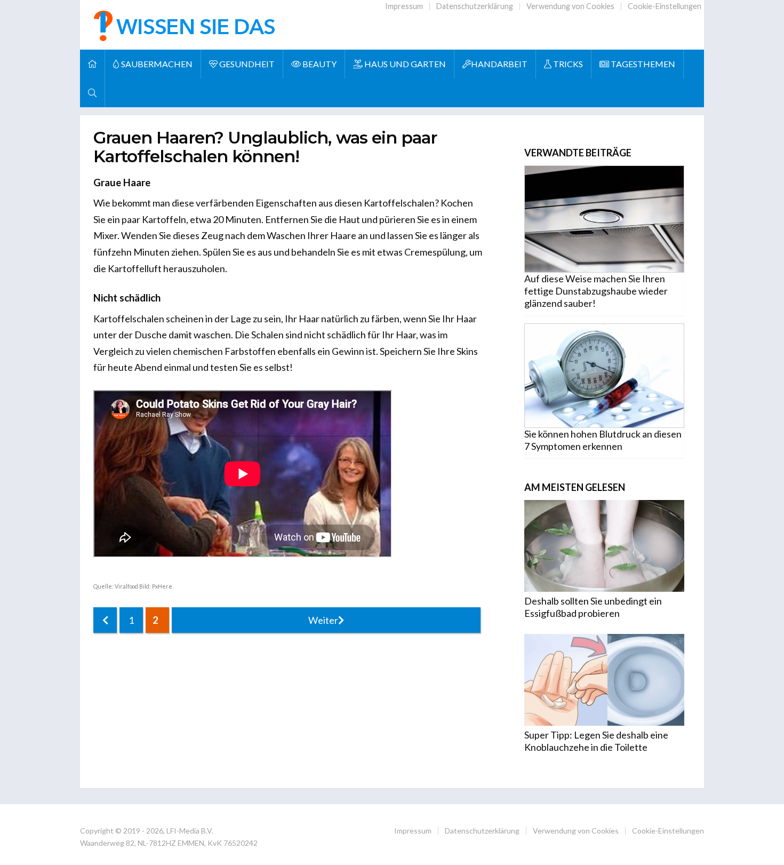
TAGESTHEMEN (642, 64)
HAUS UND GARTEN (404, 64)
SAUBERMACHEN (156, 64)
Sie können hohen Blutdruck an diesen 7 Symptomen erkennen (603, 440)
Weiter (323, 620)
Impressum (404, 6)
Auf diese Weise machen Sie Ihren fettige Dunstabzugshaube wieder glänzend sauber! (596, 291)
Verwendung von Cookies (570, 6)
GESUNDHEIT (246, 64)
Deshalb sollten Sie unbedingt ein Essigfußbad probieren (593, 607)
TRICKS (567, 64)
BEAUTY (319, 64)
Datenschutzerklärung (474, 6)
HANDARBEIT (499, 64)
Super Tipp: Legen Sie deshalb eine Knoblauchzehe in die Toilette (596, 741)
